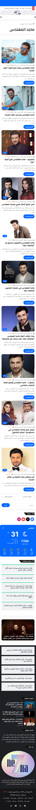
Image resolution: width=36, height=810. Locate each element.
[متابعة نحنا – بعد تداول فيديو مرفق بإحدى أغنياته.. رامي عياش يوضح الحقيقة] (29, 722)
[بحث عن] (35, 17)
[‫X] (28, 519)
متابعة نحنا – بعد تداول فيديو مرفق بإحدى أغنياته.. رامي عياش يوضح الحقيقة (12, 721)
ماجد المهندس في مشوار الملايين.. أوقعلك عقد (19, 289)
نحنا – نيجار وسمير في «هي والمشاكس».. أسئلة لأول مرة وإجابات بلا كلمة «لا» (14, 704)
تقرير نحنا (27, 801)
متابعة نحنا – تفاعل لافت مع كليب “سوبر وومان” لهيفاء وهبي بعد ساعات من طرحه (19, 637)
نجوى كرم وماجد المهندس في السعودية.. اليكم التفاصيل (21, 431)
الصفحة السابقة (27, 496)
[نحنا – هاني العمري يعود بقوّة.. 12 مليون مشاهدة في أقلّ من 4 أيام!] (29, 714)
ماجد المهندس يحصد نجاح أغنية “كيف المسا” (18, 69)
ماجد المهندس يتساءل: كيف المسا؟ (19, 115)
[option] (18, 629)
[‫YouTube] (23, 519)
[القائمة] (1, 17)
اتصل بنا (9, 801)
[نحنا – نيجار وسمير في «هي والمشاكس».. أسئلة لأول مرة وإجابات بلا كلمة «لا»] (29, 705)
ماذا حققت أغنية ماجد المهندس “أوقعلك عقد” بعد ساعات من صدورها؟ (18, 337)
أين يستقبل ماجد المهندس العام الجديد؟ (20, 478)
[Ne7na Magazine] (18, 12)
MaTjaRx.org (14, 795)
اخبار (26, 798)
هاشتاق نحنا (6, 798)
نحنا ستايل (20, 801)
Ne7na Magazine (28, 65)
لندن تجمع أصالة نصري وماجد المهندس (18, 204)
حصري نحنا (13, 798)
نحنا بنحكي (20, 798)
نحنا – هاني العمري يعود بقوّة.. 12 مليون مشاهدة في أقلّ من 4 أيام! (13, 713)
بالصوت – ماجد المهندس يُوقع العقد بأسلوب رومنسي (18, 384)
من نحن (14, 801)
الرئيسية (31, 24)
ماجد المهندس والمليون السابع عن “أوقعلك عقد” (19, 244)
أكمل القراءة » (29, 82)
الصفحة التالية (8, 496)
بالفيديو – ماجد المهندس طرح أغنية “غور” (19, 161)
